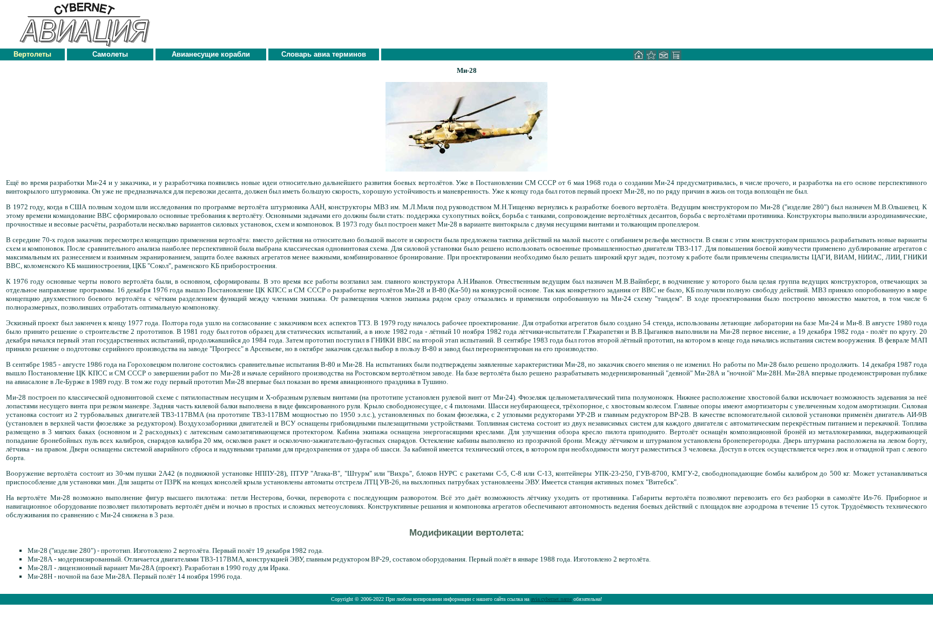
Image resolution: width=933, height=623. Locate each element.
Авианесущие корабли (211, 54)
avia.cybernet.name (551, 599)
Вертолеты (32, 54)
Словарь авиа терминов (323, 54)
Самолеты (110, 54)
